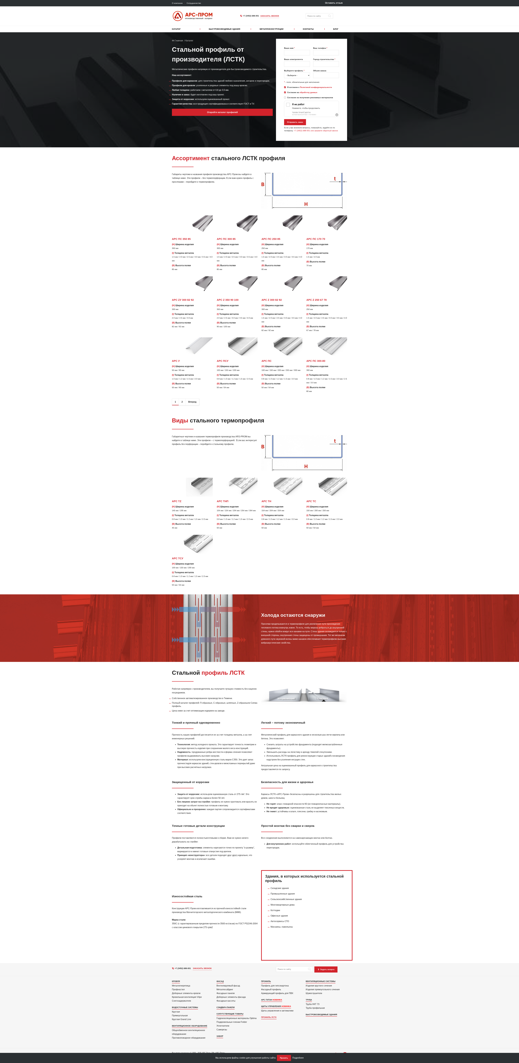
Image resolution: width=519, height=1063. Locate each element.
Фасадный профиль (271, 989)
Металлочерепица (181, 986)
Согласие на (302, 92)
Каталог (176, 29)
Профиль (266, 981)
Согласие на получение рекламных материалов (310, 97)
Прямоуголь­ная (180, 1015)
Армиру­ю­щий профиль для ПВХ (277, 993)
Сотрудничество (194, 3)
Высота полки (181, 265)
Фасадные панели (226, 993)
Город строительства (323, 59)
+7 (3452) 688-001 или (304, 131)
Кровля (176, 981)
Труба (309, 1000)
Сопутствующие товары (230, 1014)
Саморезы (222, 1029)
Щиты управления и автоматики (277, 1011)
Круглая (176, 1012)
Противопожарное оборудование (188, 1038)
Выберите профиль (293, 71)
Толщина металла (183, 253)
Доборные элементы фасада (231, 997)
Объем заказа (319, 71)
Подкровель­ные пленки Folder (232, 1022)
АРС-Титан (266, 1000)
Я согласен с (309, 87)
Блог (335, 29)
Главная (178, 40)
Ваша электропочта (293, 59)
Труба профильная (315, 1008)
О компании (177, 3)
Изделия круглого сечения (319, 986)
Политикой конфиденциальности (316, 87)
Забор (220, 1036)
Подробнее (298, 1058)
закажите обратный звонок (326, 131)
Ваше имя (288, 48)
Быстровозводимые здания (224, 29)
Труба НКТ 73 (312, 1004)
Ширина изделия (183, 244)
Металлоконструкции (271, 29)
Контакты (308, 29)
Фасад (220, 981)
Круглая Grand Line (181, 1019)
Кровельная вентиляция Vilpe (187, 997)
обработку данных (308, 92)
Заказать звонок (269, 16)
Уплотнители (223, 1026)
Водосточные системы (185, 1007)
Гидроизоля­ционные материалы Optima (237, 1018)
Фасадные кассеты (226, 1001)
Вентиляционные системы (320, 981)
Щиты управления (271, 1006)
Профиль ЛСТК (269, 1017)
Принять (284, 1058)
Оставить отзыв (334, 3)
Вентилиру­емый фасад (228, 986)
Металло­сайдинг (225, 989)
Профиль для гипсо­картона (275, 986)
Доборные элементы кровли (186, 993)
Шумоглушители (314, 993)
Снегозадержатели (181, 1001)
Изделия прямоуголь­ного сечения (323, 989)
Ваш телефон (319, 48)
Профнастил (178, 989)
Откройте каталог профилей (222, 112)
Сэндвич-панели (226, 1007)
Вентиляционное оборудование (189, 1026)
